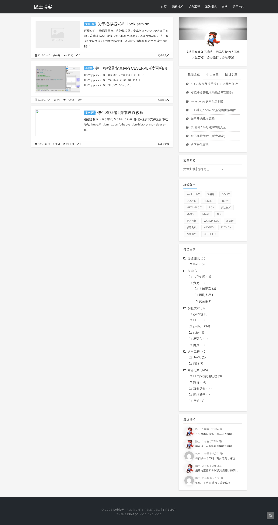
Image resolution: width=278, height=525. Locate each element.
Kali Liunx (193, 194)
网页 (196, 345)
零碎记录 (89, 112)
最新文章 (194, 74)
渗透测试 (211, 6)
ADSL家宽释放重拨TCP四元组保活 (214, 84)
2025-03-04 (43, 99)
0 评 (58, 55)
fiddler (208, 200)
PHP (196, 320)
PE (195, 363)
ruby (196, 332)
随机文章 (231, 74)
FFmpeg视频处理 (205, 376)
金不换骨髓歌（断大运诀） (208, 136)
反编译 (230, 220)
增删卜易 (205, 295)
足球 (196, 401)
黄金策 (203, 301)
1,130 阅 (69, 144)
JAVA (197, 357)
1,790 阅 (70, 99)
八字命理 (199, 277)
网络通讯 (199, 394)
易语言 (88, 68)
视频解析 (191, 233)
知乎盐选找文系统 (202, 119)
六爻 (196, 283)
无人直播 (191, 220)
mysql (191, 214)
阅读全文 (162, 55)
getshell (210, 233)
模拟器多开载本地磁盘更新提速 (211, 92)
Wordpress (211, 220)
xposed (209, 227)
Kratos (133, 514)
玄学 (225, 6)
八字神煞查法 (199, 144)
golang (198, 314)
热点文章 (213, 74)
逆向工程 (194, 6)
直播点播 (199, 388)
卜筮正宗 (205, 289)
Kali (195, 264)
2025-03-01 (43, 144)
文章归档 (189, 169)
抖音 (219, 214)
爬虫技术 (226, 207)
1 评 (58, 99)
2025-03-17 (43, 55)
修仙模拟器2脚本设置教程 (120, 112)
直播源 (210, 194)
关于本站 (238, 6)
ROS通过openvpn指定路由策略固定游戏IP (215, 110)
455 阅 (69, 55)
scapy (226, 194)
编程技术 (177, 6)
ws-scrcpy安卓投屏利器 (207, 101)
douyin (191, 200)
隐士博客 (43, 6)
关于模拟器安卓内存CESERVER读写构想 (131, 68)
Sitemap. (170, 509)
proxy (225, 200)
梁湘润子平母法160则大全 (208, 127)
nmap (206, 214)
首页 (164, 6)
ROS (211, 207)
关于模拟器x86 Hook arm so (123, 24)
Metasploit (194, 207)
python (226, 227)
